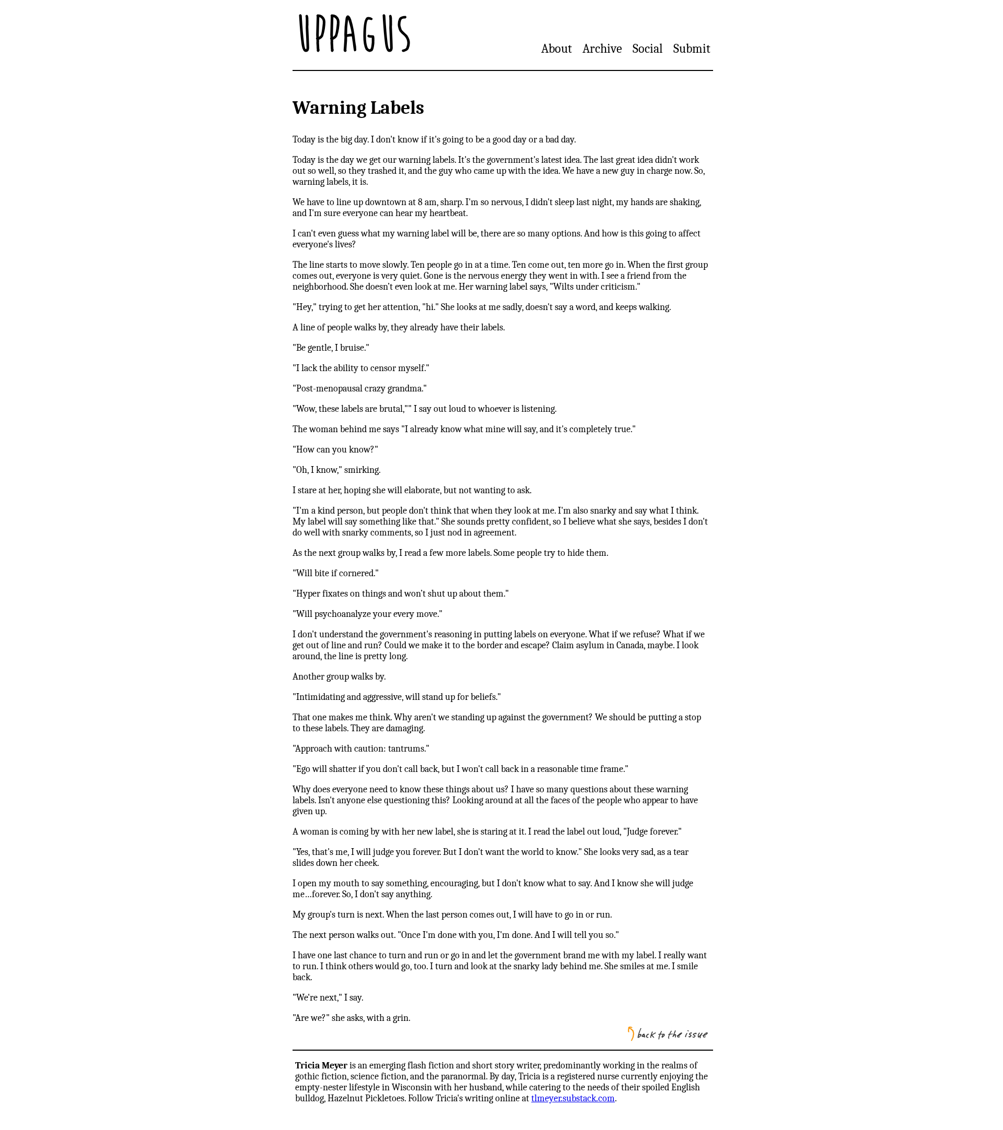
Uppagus (353, 35)
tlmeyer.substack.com (573, 1098)
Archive (602, 48)
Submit (691, 48)
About (556, 48)
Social (648, 48)
